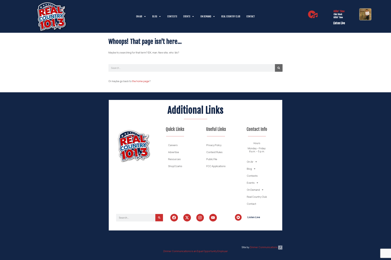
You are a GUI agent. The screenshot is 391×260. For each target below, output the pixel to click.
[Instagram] (200, 217)
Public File (211, 159)
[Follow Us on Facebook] (174, 217)
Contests (172, 16)
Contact (250, 16)
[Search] (279, 68)
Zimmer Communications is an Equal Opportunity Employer (195, 251)
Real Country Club (230, 16)
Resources (174, 159)
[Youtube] (213, 217)
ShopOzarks (175, 166)
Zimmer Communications (264, 247)
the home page (140, 81)
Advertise (173, 152)
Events (186, 16)
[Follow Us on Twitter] (187, 217)
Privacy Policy (213, 145)
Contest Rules (214, 152)
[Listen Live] (313, 14)
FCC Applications (216, 166)
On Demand (205, 16)
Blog (154, 16)
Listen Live (339, 23)
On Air (139, 16)
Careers (173, 145)
